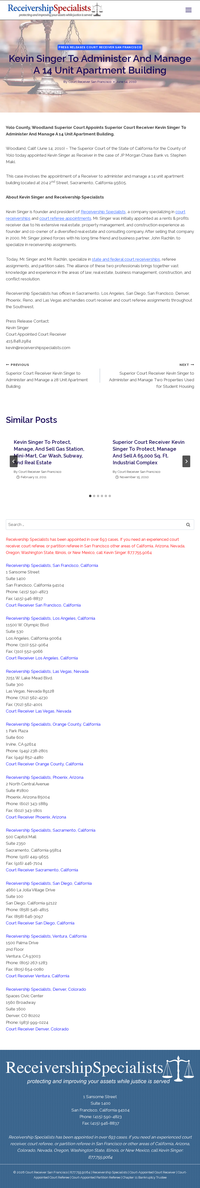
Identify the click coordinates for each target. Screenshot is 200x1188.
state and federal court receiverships (126, 259)
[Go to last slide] (14, 461)
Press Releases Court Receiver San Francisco (100, 47)
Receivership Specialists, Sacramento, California (50, 830)
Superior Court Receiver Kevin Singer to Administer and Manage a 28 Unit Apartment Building (47, 376)
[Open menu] (188, 10)
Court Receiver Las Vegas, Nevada (38, 711)
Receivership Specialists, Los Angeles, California (50, 618)
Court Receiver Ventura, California (37, 975)
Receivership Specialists (103, 211)
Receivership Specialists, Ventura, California (46, 936)
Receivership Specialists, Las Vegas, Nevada (47, 671)
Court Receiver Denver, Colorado (37, 1028)
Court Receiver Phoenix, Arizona (36, 817)
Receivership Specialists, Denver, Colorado (46, 989)
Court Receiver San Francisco (89, 82)
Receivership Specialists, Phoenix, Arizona (44, 777)
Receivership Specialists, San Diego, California (49, 883)
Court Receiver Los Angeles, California (42, 658)
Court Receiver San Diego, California (40, 923)
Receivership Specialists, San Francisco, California (52, 565)
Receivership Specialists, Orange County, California (53, 724)
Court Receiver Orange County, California (44, 763)
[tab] (90, 496)
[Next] (186, 461)
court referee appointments (65, 218)
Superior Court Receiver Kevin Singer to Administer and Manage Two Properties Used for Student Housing (151, 376)
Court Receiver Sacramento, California (42, 869)
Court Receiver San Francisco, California (43, 605)
